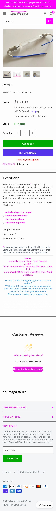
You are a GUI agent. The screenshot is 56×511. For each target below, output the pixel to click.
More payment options (28, 159)
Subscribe (12, 458)
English (7, 472)
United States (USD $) (30, 472)
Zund (6, 92)
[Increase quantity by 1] (33, 133)
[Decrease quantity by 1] (17, 133)
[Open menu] (4, 13)
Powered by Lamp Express (14, 505)
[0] (51, 13)
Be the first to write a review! (28, 369)
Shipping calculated (24, 116)
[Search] (49, 21)
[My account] (45, 13)
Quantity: (7, 133)
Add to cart (28, 143)
